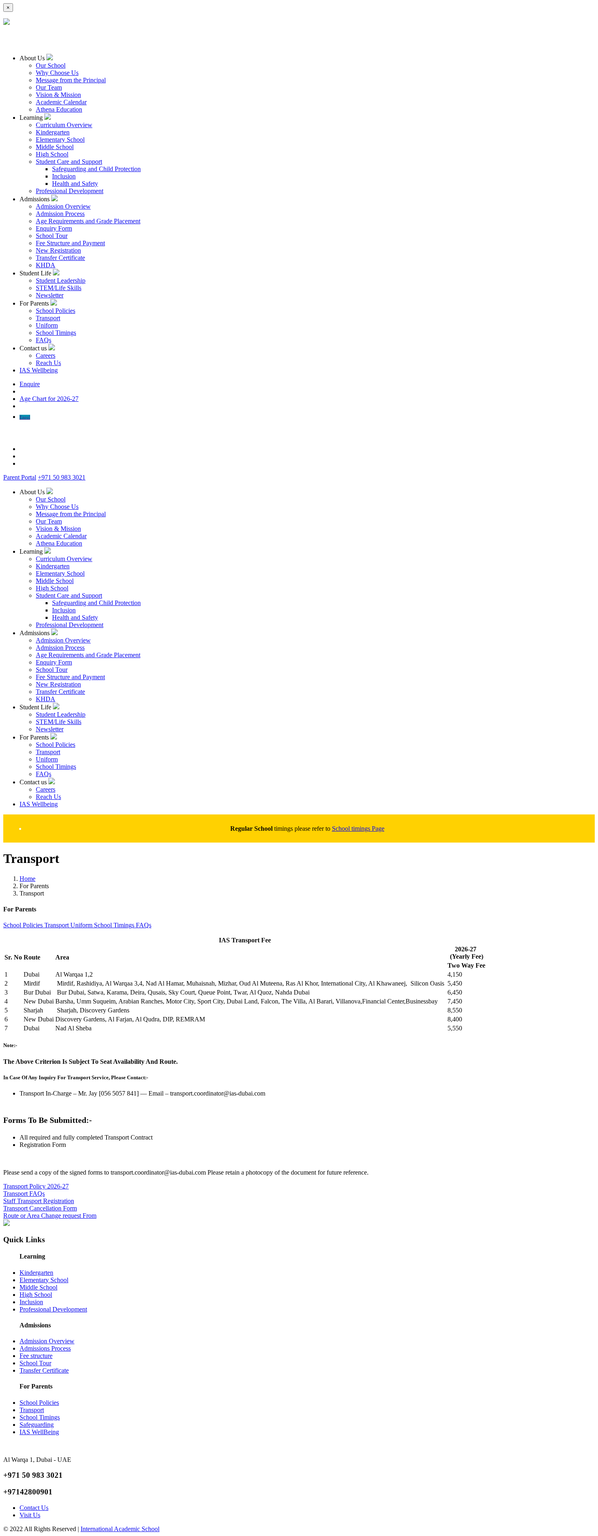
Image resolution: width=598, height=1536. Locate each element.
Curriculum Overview (64, 124)
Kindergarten (53, 132)
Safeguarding (37, 1424)
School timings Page (358, 828)
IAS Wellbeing (39, 370)
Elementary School (60, 139)
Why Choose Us (57, 72)
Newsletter (49, 295)
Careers (45, 355)
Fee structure (36, 1355)
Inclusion (64, 176)
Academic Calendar (61, 102)
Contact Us (34, 1507)
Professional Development (69, 190)
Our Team (49, 87)
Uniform (47, 325)
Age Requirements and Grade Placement (88, 221)
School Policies (55, 310)
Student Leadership (60, 280)
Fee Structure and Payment (70, 243)
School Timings (56, 332)
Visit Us (30, 1515)
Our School (50, 65)
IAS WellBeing (39, 1431)
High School (52, 154)
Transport (48, 318)
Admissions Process (45, 1348)
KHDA (45, 265)
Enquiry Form (54, 228)
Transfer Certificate (60, 257)
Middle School (55, 146)
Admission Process (60, 213)
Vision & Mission (58, 94)
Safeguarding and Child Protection (96, 168)
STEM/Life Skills (58, 287)
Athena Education (59, 109)
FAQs (43, 340)
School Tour (52, 235)
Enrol (25, 417)
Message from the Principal (71, 80)
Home (27, 878)
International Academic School (120, 1528)
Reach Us (48, 362)
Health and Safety (75, 183)
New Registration (58, 250)
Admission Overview (63, 206)
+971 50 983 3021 (61, 477)
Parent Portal (19, 477)
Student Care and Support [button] (69, 161)
